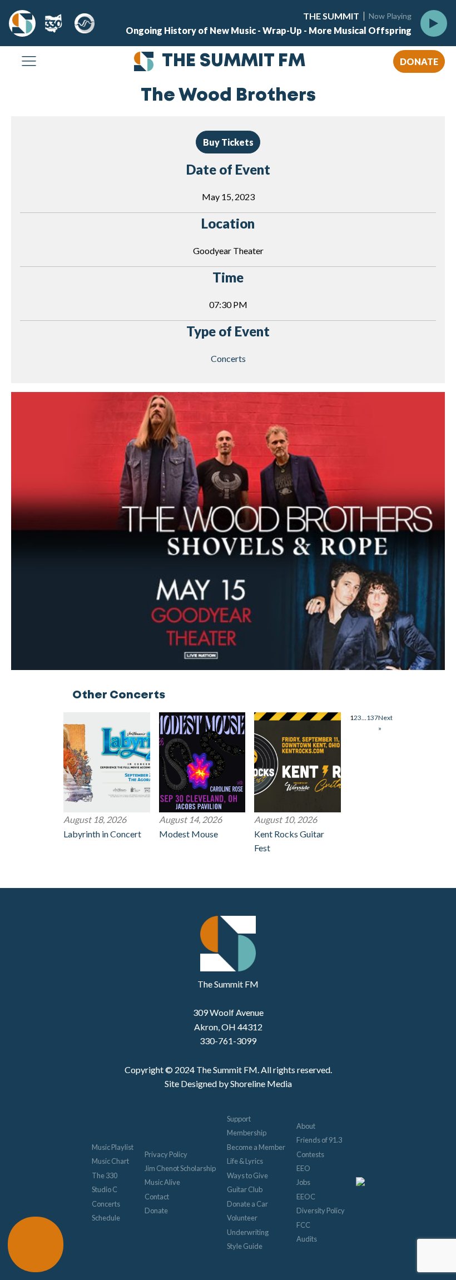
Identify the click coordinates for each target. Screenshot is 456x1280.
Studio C (104, 1189)
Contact (157, 1196)
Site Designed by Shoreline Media (228, 1083)
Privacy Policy (166, 1154)
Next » (385, 722)
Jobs (303, 1182)
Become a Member (256, 1147)
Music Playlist (112, 1147)
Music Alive (162, 1182)
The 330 (104, 1175)
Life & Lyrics (245, 1161)
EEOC (305, 1196)
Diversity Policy (320, 1210)
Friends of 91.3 (319, 1139)
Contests (310, 1154)
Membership (246, 1132)
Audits (306, 1238)
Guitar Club (244, 1189)
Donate (156, 1210)
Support (239, 1118)
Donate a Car (247, 1203)
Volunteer (242, 1217)
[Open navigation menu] (29, 61)
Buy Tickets (228, 142)
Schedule (106, 1217)
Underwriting (248, 1232)
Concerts (228, 358)
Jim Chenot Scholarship (180, 1168)
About (305, 1126)
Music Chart (110, 1161)
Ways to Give (247, 1175)
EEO (303, 1168)
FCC (303, 1225)
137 (372, 717)
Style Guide (244, 1246)
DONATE (419, 61)
